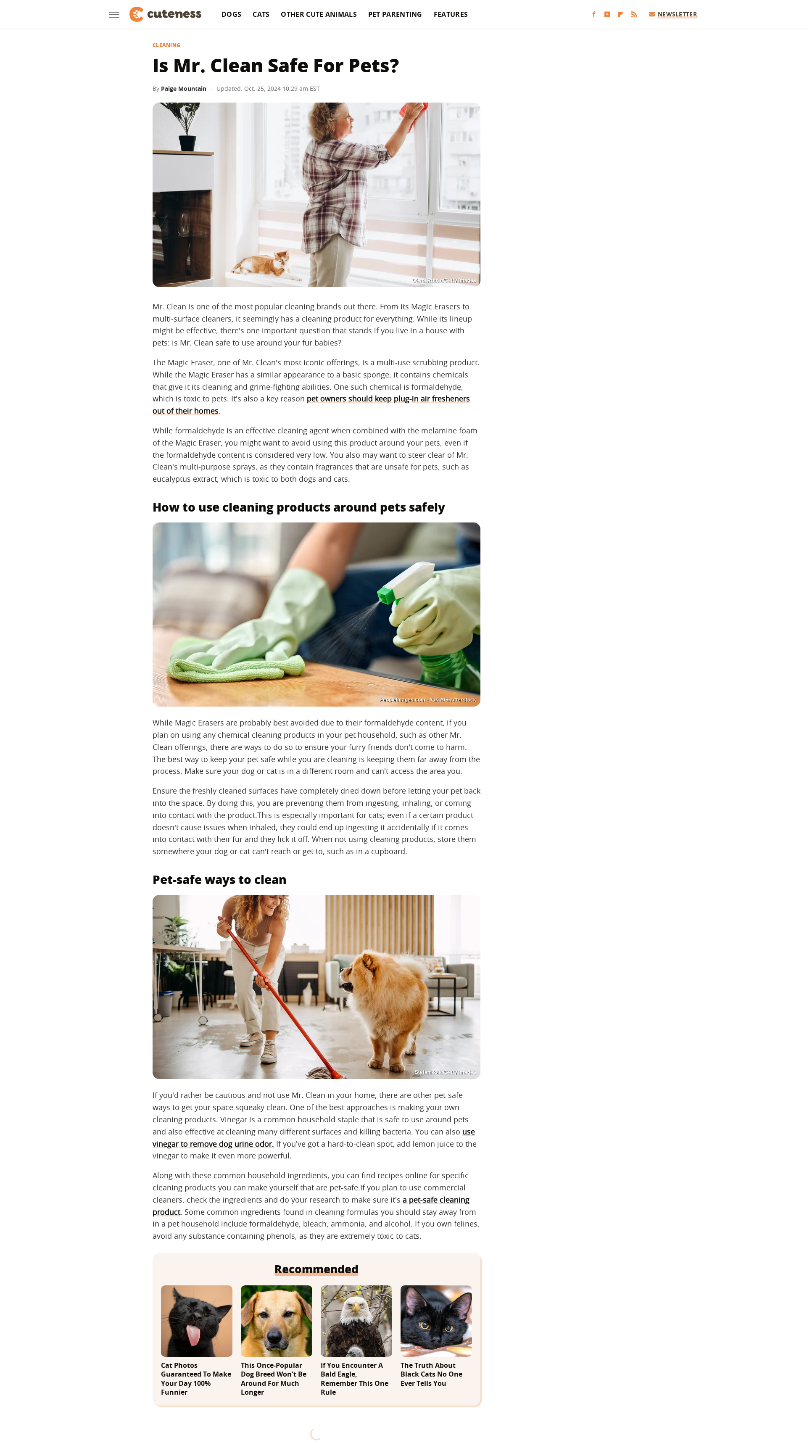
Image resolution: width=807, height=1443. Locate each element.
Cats (261, 14)
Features (451, 14)
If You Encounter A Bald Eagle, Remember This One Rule (354, 1379)
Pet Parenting (395, 14)
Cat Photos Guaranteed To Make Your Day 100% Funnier (196, 1379)
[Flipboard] (620, 14)
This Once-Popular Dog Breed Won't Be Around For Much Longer (273, 1379)
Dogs (231, 14)
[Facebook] (593, 14)
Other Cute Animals (318, 14)
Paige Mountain (183, 88)
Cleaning (166, 45)
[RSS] (634, 14)
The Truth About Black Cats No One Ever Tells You (431, 1374)
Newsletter (677, 14)
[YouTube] (607, 14)
